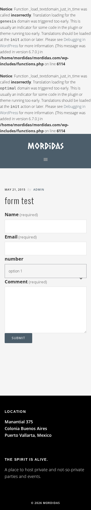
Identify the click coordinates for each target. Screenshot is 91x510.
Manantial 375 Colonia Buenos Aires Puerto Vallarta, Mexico (28, 428)
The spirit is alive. (26, 459)
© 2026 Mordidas (45, 503)
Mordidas (46, 145)
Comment (26, 281)
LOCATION (15, 412)
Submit (18, 338)
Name (21, 214)
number (14, 259)
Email (21, 237)
